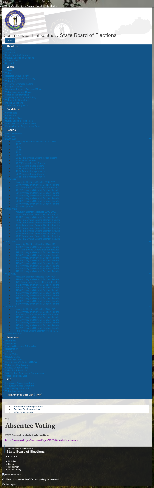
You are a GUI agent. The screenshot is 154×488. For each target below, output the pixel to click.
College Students (14, 86)
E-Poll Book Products (16, 370)
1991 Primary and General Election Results (37, 249)
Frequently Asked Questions (19, 383)
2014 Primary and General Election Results (37, 193)
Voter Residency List (16, 375)
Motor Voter (11, 354)
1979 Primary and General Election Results (37, 328)
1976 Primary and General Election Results (37, 320)
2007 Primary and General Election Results (38, 233)
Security (12, 464)
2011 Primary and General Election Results (37, 187)
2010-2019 (10, 179)
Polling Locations (14, 103)
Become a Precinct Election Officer (23, 89)
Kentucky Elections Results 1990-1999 (35, 244)
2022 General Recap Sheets (30, 166)
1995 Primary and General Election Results (37, 260)
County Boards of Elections (19, 57)
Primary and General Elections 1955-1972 (37, 330)
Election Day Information (18, 388)
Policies (12, 461)
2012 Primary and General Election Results (37, 190)
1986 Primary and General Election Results (37, 295)
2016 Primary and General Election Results (37, 198)
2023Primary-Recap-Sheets (30, 163)
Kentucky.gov (9, 484)
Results (11, 129)
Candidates (13, 109)
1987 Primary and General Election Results (37, 298)
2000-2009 (11, 209)
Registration (11, 348)
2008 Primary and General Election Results (38, 236)
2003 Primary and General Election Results (38, 222)
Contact (12, 456)
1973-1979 (10, 306)
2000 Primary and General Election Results (38, 214)
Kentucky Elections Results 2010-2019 (35, 182)
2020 (18, 144)
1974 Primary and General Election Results (37, 314)
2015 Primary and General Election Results (37, 195)
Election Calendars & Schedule (21, 123)
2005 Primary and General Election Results (38, 228)
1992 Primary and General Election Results (37, 252)
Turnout (9, 351)
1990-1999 (10, 241)
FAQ (9, 379)
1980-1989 (10, 274)
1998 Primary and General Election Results (37, 268)
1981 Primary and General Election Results (37, 282)
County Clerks (12, 60)
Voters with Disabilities (17, 100)
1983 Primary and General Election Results (37, 287)
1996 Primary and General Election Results (37, 263)
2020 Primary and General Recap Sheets (36, 157)
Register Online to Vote (17, 75)
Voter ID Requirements (17, 94)
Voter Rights (11, 81)
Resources (13, 337)
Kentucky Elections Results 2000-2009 (36, 212)
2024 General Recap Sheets (30, 174)
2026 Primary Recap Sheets (30, 176)
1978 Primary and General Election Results (37, 325)
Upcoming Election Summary (20, 78)
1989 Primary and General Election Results (37, 303)
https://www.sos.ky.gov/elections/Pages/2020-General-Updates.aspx (41, 440)
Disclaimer (13, 466)
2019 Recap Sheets (26, 206)
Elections (10, 136)
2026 (18, 155)
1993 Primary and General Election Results (37, 255)
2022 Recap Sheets (26, 160)
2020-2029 (11, 139)
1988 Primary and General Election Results (37, 301)
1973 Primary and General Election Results (37, 312)
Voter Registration (23, 412)
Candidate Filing (13, 118)
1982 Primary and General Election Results (37, 284)
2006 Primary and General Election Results (38, 230)
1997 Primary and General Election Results (37, 266)
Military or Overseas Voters (19, 84)
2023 (18, 149)
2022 (18, 147)
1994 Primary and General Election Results (37, 257)
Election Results (13, 133)
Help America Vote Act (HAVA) (21, 362)
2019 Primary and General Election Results (37, 203)
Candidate (10, 115)
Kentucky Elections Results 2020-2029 (36, 141)
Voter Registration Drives (18, 92)
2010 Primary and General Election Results (37, 184)
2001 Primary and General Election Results (37, 217)
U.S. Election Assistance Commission (24, 373)
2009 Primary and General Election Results (38, 239)
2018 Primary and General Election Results (37, 201)
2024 (18, 152)
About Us (12, 46)
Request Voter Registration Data (22, 126)
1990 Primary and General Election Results (37, 247)
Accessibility (14, 469)
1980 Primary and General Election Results (37, 279)
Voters (11, 66)
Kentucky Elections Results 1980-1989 (35, 276)
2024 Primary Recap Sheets (30, 171)
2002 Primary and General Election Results (38, 220)
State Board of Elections (18, 55)
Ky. (3, 1)
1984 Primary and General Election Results (37, 290)
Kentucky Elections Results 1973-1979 (35, 309)
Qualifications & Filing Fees (19, 121)
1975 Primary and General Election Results (37, 317)
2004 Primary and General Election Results (38, 225)
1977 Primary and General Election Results (37, 322)
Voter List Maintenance (17, 365)
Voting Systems (13, 359)
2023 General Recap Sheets (30, 168)
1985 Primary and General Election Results (37, 293)
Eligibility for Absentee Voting (20, 97)
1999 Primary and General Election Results (37, 271)
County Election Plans (16, 367)
